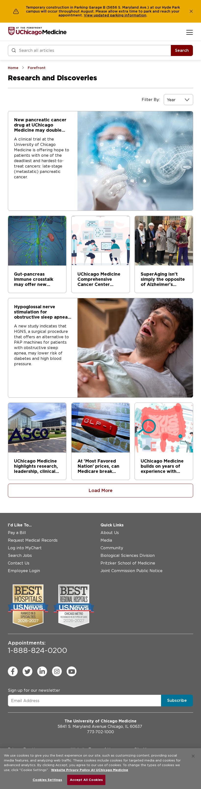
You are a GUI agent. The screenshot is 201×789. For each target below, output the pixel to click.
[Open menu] (189, 32)
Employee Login (24, 570)
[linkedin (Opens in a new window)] (42, 671)
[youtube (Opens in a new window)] (71, 671)
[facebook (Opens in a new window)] (13, 671)
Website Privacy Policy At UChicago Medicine (89, 770)
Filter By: (151, 99)
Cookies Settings (47, 780)
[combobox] (167, 100)
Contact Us (18, 563)
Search (182, 50)
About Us (109, 532)
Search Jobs (20, 555)
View (89, 15)
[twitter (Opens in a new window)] (27, 671)
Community (111, 548)
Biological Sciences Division (127, 555)
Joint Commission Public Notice (131, 570)
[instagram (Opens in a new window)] (57, 671)
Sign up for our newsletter (34, 690)
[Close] (193, 756)
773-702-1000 (100, 732)
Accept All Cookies (86, 780)
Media (106, 540)
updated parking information (120, 15)
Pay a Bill (17, 532)
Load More (100, 490)
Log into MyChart (25, 548)
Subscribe (177, 700)
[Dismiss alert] (191, 11)
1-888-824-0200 (37, 647)
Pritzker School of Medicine (127, 563)
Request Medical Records (33, 540)
